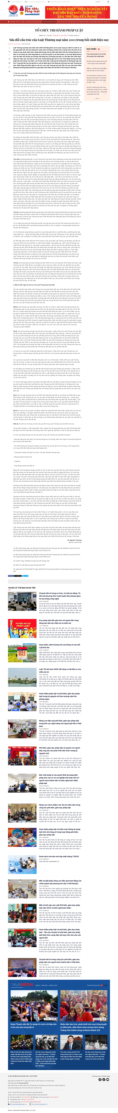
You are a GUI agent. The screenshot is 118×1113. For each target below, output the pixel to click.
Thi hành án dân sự (73, 35)
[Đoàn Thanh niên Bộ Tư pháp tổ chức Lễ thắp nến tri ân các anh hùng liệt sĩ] (34, 1005)
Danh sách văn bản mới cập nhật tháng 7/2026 (59, 856)
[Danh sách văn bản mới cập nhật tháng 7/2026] (22, 864)
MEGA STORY (53, 985)
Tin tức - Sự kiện (20, 21)
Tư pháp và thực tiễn (62, 21)
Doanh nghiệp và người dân (96, 21)
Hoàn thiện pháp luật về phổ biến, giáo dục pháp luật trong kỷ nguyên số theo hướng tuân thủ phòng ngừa (59, 696)
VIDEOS (37, 985)
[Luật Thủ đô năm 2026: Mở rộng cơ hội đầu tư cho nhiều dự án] (22, 677)
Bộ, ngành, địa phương (83, 21)
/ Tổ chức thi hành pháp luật (23, 26)
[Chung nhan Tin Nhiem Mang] (101, 1076)
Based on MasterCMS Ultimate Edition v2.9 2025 (22, 1110)
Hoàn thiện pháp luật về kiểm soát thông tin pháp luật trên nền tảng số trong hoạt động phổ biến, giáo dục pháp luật (59, 832)
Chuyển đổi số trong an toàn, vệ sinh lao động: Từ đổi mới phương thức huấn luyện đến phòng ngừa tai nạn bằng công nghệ (60, 596)
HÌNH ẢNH (45, 985)
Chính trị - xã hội (99, 1019)
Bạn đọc (106, 21)
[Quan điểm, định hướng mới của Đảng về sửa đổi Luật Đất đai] (22, 652)
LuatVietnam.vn (54, 861)
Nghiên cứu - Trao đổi (45, 35)
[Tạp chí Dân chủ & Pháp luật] (24, 10)
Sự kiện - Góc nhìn (41, 1048)
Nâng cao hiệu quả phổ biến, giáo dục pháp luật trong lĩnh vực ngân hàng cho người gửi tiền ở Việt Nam (60, 723)
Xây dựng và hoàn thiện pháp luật (33, 21)
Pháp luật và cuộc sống (59, 35)
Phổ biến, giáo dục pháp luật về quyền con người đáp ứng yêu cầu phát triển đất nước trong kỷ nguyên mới (59, 750)
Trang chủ (12, 26)
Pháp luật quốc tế (72, 21)
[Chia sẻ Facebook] (9, 63)
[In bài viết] (9, 71)
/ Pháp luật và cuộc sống (39, 26)
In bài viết (26, 576)
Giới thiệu (13, 21)
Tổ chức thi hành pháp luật (49, 21)
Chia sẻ (11, 576)
